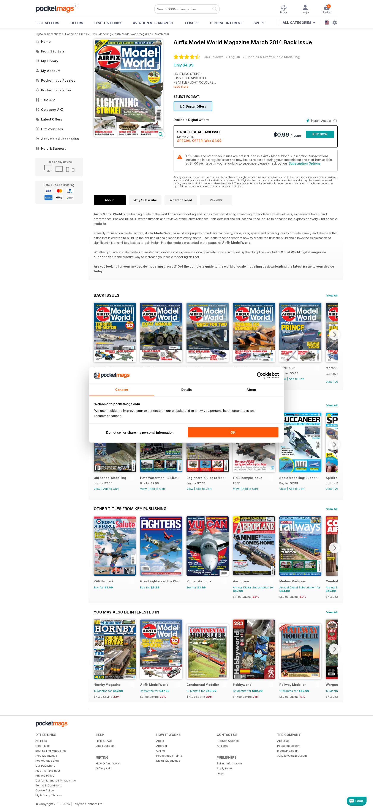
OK (233, 432)
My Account (50, 71)
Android (161, 745)
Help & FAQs (104, 740)
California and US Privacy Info (55, 780)
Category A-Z (52, 110)
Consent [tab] (121, 390)
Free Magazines (46, 755)
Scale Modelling (101, 34)
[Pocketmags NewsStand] (57, 8)
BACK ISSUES (106, 295)
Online (160, 750)
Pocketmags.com (288, 745)
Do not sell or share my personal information (140, 432)
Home (46, 42)
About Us (283, 740)
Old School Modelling (110, 478)
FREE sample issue (247, 478)
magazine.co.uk (287, 750)
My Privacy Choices (48, 795)
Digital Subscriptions (48, 34)
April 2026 (287, 368)
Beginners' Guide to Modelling (206, 478)
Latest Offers (51, 119)
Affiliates (222, 745)
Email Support (105, 745)
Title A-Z (48, 100)
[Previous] (97, 334)
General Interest (226, 23)
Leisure (192, 23)
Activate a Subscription (60, 139)
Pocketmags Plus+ (56, 90)
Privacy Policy (44, 775)
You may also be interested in (126, 612)
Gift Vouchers (52, 129)
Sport (259, 23)
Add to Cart (296, 378)
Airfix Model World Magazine (133, 34)
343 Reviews (213, 57)
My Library (49, 61)
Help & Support (53, 148)
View (329, 382)
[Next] (334, 334)
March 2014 (162, 34)
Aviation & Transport (153, 23)
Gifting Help (104, 768)
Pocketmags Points (169, 755)
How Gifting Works (108, 763)
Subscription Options (305, 163)
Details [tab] (186, 390)
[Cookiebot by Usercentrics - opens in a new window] (260, 375)
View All (332, 295)
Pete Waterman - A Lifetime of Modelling (160, 478)
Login (220, 773)
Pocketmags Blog (47, 760)
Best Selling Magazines (50, 750)
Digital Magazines (168, 760)
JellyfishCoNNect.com (292, 755)
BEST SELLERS (47, 23)
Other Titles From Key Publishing (130, 508)
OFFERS (76, 23)
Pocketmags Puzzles (58, 80)
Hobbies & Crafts (76, 34)
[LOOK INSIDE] (128, 135)
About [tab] (251, 390)
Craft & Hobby (108, 23)
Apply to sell (225, 768)
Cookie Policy (44, 790)
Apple (160, 740)
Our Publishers (45, 765)
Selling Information (229, 763)
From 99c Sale (53, 51)
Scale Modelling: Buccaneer (299, 478)
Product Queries (228, 740)
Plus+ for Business (48, 770)
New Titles (42, 745)
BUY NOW (319, 134)
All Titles (41, 740)
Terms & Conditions (48, 785)
